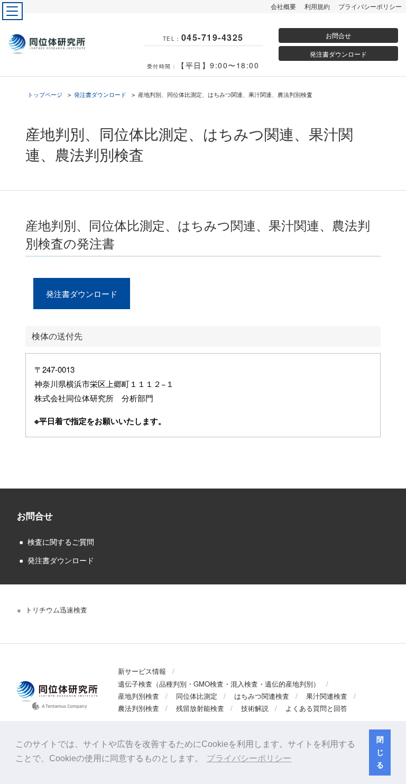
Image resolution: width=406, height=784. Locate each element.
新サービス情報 (142, 671)
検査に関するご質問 (60, 541)
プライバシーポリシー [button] (249, 758)
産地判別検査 (138, 696)
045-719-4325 (212, 37)
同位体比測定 (196, 696)
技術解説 (255, 708)
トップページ (44, 94)
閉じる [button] (380, 752)
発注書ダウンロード (338, 53)
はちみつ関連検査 (261, 696)
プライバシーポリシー (370, 6)
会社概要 (283, 6)
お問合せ (338, 35)
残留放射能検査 (200, 708)
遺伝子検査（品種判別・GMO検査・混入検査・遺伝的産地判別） (219, 684)
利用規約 (317, 6)
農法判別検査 (138, 708)
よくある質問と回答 (316, 708)
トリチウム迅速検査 (56, 610)
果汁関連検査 (326, 696)
